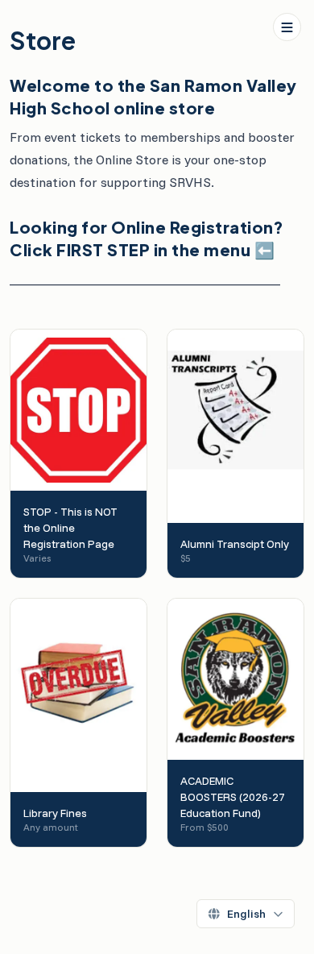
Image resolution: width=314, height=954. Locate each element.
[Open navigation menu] (287, 27)
